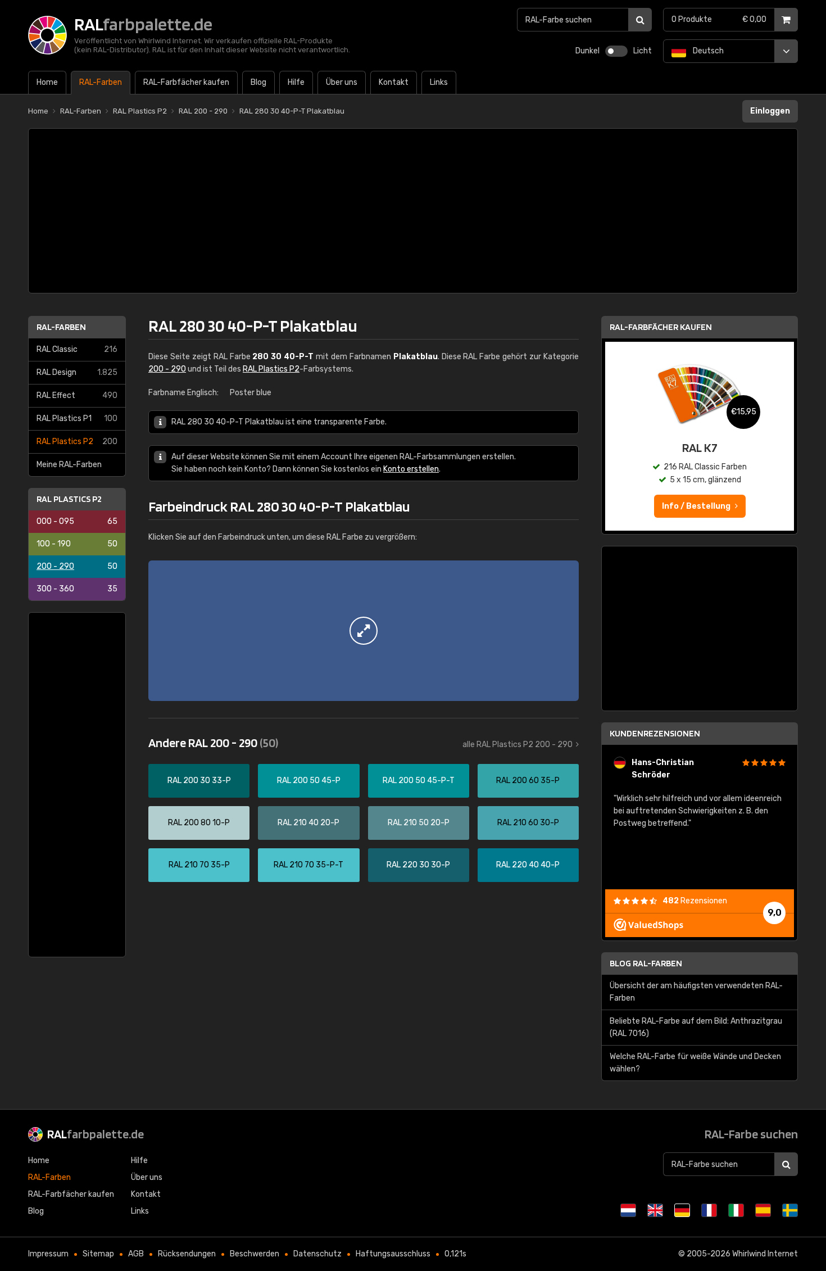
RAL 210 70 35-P (199, 865)
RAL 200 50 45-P (309, 780)
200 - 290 (77, 566)
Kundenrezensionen (655, 733)
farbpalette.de (95, 1134)
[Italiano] (736, 1210)
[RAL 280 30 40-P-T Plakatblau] (363, 630)
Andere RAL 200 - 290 (213, 742)
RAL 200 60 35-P (528, 780)
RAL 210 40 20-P (308, 822)
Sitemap (98, 1254)
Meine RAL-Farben (69, 464)
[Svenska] (790, 1210)
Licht (642, 51)
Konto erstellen (411, 469)
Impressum (48, 1254)
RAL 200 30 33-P (199, 780)
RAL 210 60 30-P (528, 822)
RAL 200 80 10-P (199, 822)
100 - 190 (77, 544)
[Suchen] (640, 19)
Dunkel (587, 51)
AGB (136, 1254)
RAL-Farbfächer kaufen (661, 327)
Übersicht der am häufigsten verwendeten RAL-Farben (696, 992)
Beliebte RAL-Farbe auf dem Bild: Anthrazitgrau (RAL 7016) (696, 1027)
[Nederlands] (628, 1210)
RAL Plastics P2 (77, 441)
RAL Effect (77, 395)
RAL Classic (77, 349)
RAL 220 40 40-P (528, 865)
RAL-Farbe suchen (751, 1134)
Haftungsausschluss (393, 1254)
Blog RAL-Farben (646, 963)
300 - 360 (77, 589)
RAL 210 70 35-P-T (308, 865)
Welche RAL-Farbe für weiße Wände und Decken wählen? (695, 1063)
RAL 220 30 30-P (418, 865)
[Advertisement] (413, 211)
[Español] (763, 1210)
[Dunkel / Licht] (616, 51)
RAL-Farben (61, 327)
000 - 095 (77, 521)
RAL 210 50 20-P (419, 822)
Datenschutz (317, 1254)
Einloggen (770, 111)
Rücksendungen (187, 1254)
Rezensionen (694, 901)
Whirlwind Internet (765, 1254)
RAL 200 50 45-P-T (419, 780)
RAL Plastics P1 (77, 418)
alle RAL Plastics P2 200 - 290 (517, 744)
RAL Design (77, 372)
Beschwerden (254, 1254)
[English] (655, 1210)
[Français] (709, 1210)
